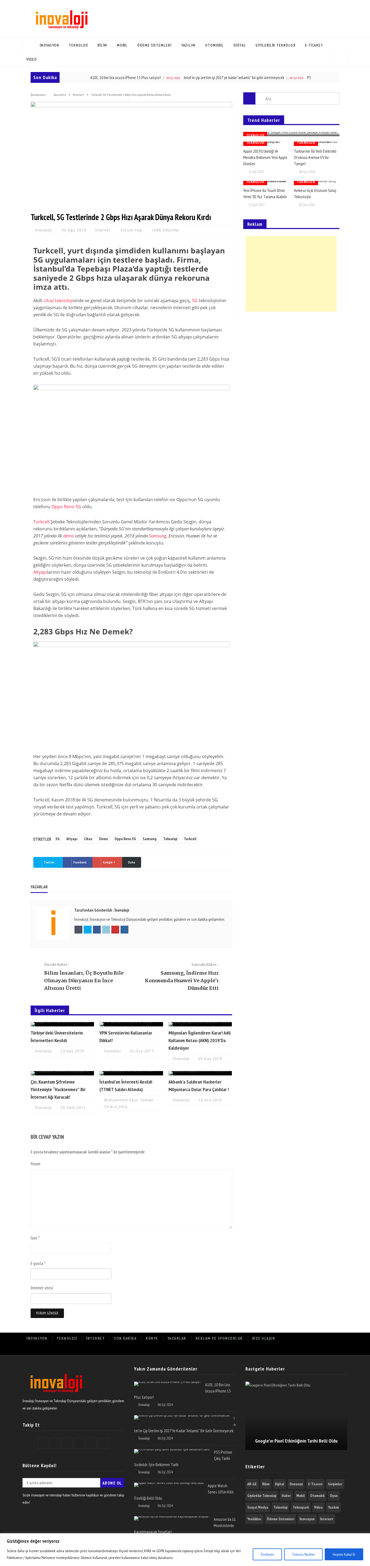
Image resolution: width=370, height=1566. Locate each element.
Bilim (102, 45)
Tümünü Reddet (303, 1554)
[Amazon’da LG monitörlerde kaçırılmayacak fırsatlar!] (172, 1518)
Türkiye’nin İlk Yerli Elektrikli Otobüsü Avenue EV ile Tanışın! (315, 157)
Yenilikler (254, 1518)
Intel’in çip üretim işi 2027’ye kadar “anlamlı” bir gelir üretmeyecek (209, 77)
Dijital (239, 45)
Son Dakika (125, 1338)
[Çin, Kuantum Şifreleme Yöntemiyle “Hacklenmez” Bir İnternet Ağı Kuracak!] (62, 1073)
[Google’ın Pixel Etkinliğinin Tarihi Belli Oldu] (296, 1416)
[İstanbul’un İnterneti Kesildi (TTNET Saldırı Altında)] (131, 1073)
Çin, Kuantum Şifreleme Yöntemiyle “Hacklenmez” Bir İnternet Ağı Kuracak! (58, 1089)
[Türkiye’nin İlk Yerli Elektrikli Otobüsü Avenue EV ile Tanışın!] (316, 144)
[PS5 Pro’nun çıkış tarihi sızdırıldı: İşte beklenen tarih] (172, 1451)
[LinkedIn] (316, 1349)
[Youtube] (328, 1349)
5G (195, 301)
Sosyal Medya (257, 1507)
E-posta (38, 1263)
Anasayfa (29, 45)
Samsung (157, 536)
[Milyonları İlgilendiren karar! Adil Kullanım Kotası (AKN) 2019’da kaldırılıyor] (200, 1024)
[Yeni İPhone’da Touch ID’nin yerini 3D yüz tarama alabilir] (266, 183)
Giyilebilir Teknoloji (275, 45)
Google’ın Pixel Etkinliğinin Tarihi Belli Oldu (296, 1441)
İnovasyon (49, 45)
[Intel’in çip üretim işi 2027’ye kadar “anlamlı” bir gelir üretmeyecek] (182, 1417)
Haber (286, 1495)
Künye (152, 1338)
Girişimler (335, 1484)
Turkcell (41, 522)
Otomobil (214, 45)
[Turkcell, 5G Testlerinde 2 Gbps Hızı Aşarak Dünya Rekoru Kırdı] (131, 105)
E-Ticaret (314, 45)
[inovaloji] (55, 1393)
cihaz (49, 301)
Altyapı (40, 572)
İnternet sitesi (42, 1287)
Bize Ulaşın (263, 1338)
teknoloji (64, 301)
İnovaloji (44, 230)
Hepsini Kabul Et (344, 1554)
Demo (103, 838)
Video (31, 59)
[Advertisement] (291, 274)
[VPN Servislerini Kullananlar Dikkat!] (131, 1024)
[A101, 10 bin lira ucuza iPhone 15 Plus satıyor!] (167, 1384)
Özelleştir (267, 1554)
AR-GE (252, 1484)
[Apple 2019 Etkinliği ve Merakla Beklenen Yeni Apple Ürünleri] (266, 144)
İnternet (103, 230)
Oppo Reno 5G (66, 507)
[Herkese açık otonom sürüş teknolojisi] (316, 183)
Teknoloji (78, 45)
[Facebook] (281, 1349)
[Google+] (305, 1349)
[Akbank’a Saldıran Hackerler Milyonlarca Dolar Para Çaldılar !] (200, 1073)
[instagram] (340, 1349)
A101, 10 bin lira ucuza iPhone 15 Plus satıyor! (101, 77)
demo (68, 536)
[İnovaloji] (61, 19)
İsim (35, 1238)
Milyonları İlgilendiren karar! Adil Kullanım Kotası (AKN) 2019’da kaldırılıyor (199, 1040)
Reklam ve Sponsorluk (219, 1338)
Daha (131, 862)
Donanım (296, 1484)
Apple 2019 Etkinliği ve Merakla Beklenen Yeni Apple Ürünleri (265, 157)
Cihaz (88, 838)
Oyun (334, 1495)
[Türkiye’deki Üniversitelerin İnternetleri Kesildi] (62, 1024)
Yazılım (188, 45)
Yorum (35, 1163)
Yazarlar (176, 1338)
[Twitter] (293, 1349)
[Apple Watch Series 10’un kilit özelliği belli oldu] (169, 1485)
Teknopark (301, 1507)
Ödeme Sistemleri (154, 45)
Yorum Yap (131, 230)
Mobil (122, 45)
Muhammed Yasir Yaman (129, 1099)
